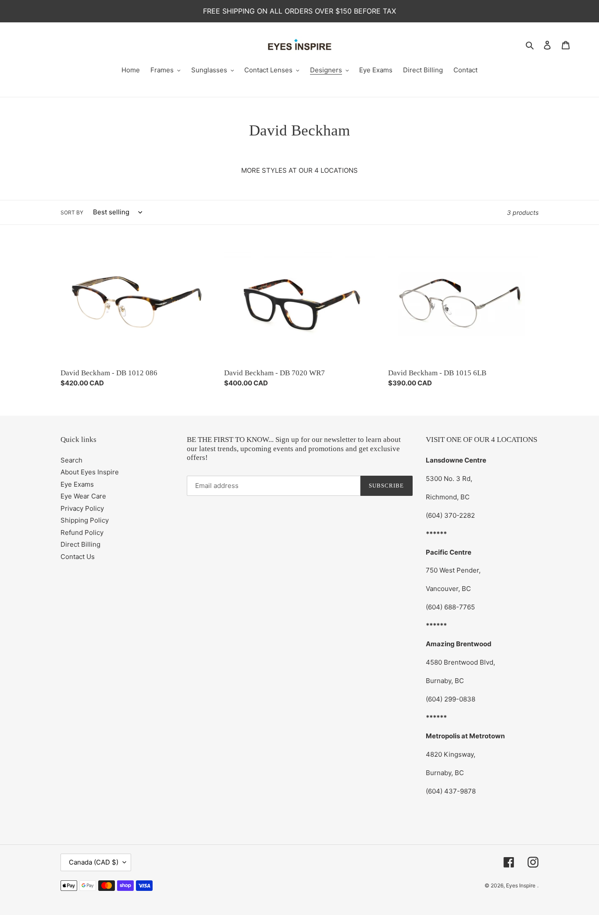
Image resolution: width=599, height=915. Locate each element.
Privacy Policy (82, 508)
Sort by (72, 212)
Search (71, 460)
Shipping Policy (85, 520)
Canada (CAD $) (93, 862)
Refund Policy (82, 532)
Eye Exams (77, 484)
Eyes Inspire (520, 885)
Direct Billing (80, 544)
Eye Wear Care (83, 496)
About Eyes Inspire (90, 472)
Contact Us (78, 556)
